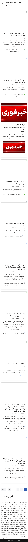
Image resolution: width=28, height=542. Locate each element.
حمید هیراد (9, 516)
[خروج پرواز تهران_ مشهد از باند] (14, 351)
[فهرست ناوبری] (2, 3)
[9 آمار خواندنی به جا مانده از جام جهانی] (14, 211)
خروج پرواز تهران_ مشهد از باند (16, 363)
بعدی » (3, 489)
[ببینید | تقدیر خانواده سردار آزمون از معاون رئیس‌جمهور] (14, 67)
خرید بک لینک (11, 504)
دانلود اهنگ (14, 506)
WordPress (10, 540)
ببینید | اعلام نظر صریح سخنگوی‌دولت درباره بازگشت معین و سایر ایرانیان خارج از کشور (14, 267)
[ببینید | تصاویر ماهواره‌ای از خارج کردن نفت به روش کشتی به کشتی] (14, 21)
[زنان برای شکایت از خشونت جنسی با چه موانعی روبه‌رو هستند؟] (14, 301)
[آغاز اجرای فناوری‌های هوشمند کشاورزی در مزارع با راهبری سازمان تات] (14, 112)
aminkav (22, 37)
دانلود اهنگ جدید (19, 504)
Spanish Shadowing (16, 526)
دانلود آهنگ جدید (23, 502)
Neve (19, 540)
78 (9, 489)
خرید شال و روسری (6, 506)
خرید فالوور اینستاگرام (12, 502)
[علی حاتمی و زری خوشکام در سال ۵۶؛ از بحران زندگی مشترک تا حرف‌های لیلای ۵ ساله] (14, 446)
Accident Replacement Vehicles (9, 536)
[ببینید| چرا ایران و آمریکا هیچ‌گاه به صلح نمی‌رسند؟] (14, 169)
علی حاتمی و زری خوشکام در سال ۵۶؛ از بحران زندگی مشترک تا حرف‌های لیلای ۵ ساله (14, 461)
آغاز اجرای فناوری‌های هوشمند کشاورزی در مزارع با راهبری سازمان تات (14, 127)
